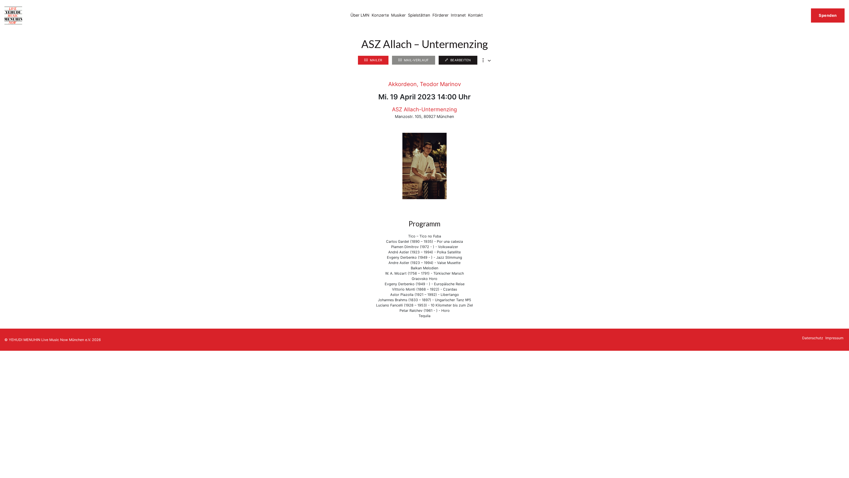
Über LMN (359, 15)
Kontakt (475, 15)
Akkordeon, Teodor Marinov (424, 84)
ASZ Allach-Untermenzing (424, 109)
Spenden (828, 15)
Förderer (440, 15)
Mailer (376, 60)
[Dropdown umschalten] (489, 60)
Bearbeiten (460, 60)
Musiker (398, 15)
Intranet (458, 15)
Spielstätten (419, 15)
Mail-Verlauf (416, 60)
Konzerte (380, 15)
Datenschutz (812, 338)
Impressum (834, 338)
